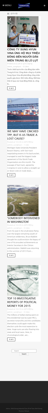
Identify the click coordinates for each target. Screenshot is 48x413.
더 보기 (11, 88)
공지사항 (26, 64)
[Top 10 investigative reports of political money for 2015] (23, 280)
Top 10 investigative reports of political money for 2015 (22, 302)
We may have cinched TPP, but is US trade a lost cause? (22, 135)
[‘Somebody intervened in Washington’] (23, 200)
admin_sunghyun (14, 67)
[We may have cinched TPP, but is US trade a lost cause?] (23, 113)
